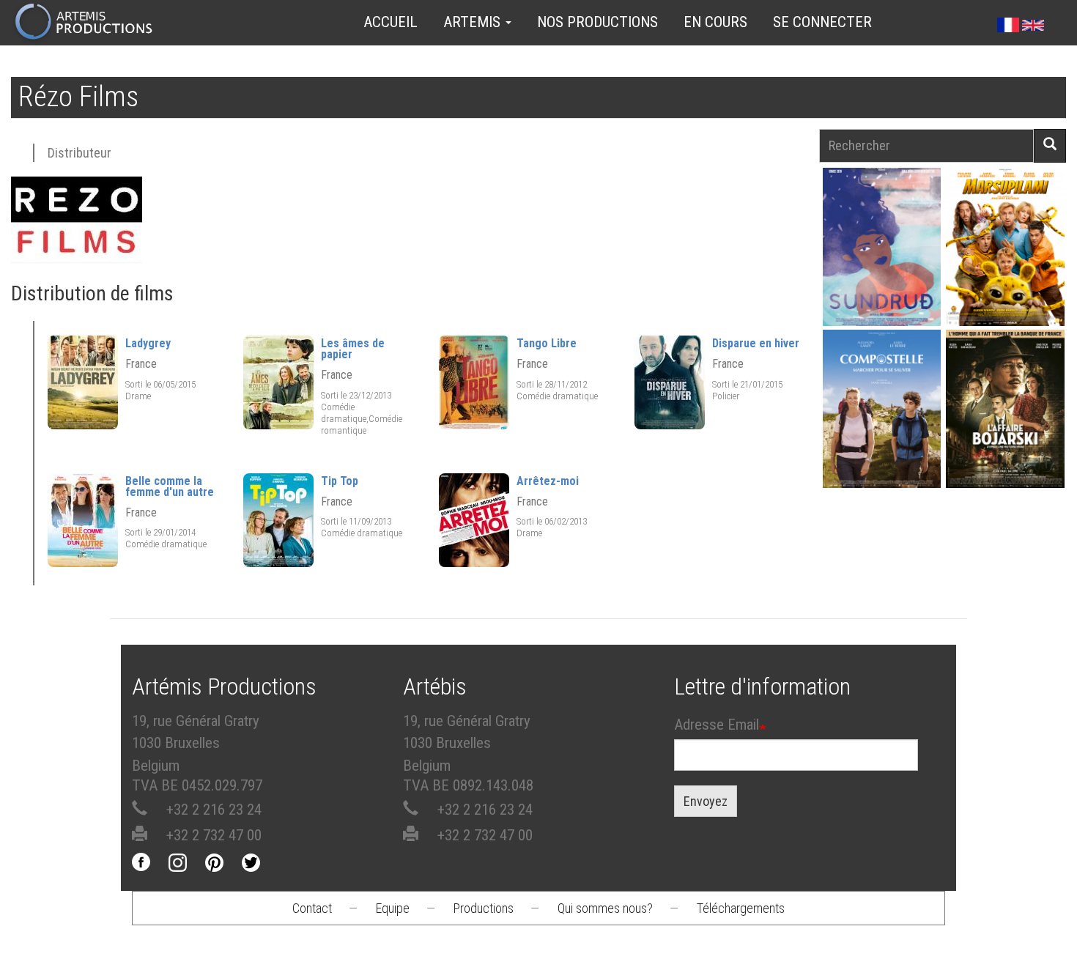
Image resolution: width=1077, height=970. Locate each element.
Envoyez (706, 801)
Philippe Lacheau (1005, 261)
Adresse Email (716, 724)
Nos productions (597, 22)
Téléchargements (741, 908)
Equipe (393, 908)
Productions (484, 908)
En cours (715, 22)
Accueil (390, 22)
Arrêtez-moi (548, 481)
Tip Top (339, 481)
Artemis (473, 22)
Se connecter (822, 22)
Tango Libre (547, 343)
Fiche (886, 212)
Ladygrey (148, 343)
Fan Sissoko (882, 246)
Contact (312, 908)
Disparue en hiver (755, 343)
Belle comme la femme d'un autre (169, 486)
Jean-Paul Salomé (1005, 423)
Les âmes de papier (353, 348)
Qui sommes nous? (605, 908)
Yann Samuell (881, 423)
